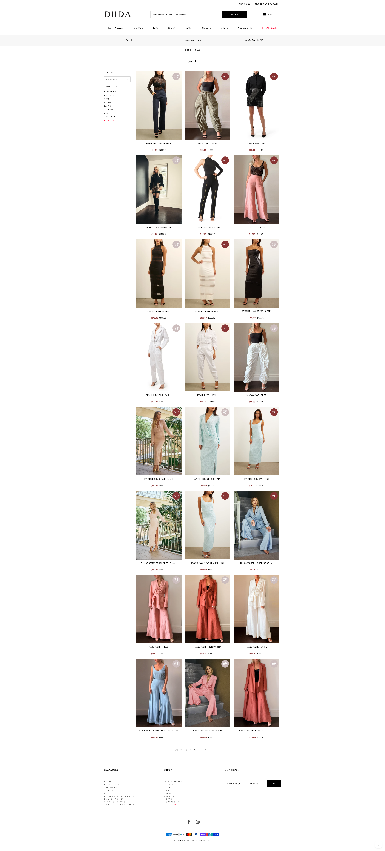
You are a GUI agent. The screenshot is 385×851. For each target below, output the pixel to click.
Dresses (138, 27)
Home (188, 50)
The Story (110, 787)
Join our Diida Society (119, 805)
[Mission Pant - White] (256, 357)
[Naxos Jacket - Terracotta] (208, 609)
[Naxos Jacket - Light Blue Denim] (256, 525)
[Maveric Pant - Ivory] (208, 357)
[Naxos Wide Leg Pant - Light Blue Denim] (159, 693)
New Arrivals (116, 27)
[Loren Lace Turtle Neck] (159, 105)
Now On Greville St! (253, 40)
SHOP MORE (110, 86)
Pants (188, 27)
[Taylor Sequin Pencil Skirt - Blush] (159, 525)
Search (109, 782)
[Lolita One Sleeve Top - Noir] (208, 189)
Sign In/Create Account (267, 4)
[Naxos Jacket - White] (256, 609)
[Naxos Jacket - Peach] (159, 609)
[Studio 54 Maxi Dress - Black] (256, 273)
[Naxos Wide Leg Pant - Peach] (208, 693)
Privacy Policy (114, 799)
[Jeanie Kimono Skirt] (256, 105)
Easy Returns (132, 40)
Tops (155, 27)
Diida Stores (244, 4)
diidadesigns (203, 841)
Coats (224, 27)
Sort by (109, 72)
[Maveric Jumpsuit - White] (159, 357)
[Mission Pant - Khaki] (208, 105)
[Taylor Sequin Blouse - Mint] (208, 441)
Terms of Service (115, 802)
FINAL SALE (269, 27)
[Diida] (117, 14)
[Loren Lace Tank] (256, 189)
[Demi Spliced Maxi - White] (208, 273)
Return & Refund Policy (120, 796)
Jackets (206, 27)
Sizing (108, 793)
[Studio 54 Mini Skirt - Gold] (159, 189)
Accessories (245, 27)
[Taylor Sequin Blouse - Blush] (159, 441)
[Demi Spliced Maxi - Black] (159, 273)
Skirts (171, 27)
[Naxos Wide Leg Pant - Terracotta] (256, 693)
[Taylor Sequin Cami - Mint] (256, 441)
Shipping (109, 790)
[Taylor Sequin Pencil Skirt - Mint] (208, 525)
